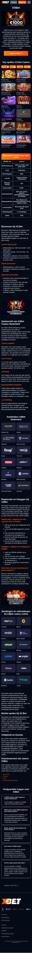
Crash (18, 66)
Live (11, 66)
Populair (3, 66)
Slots (25, 66)
